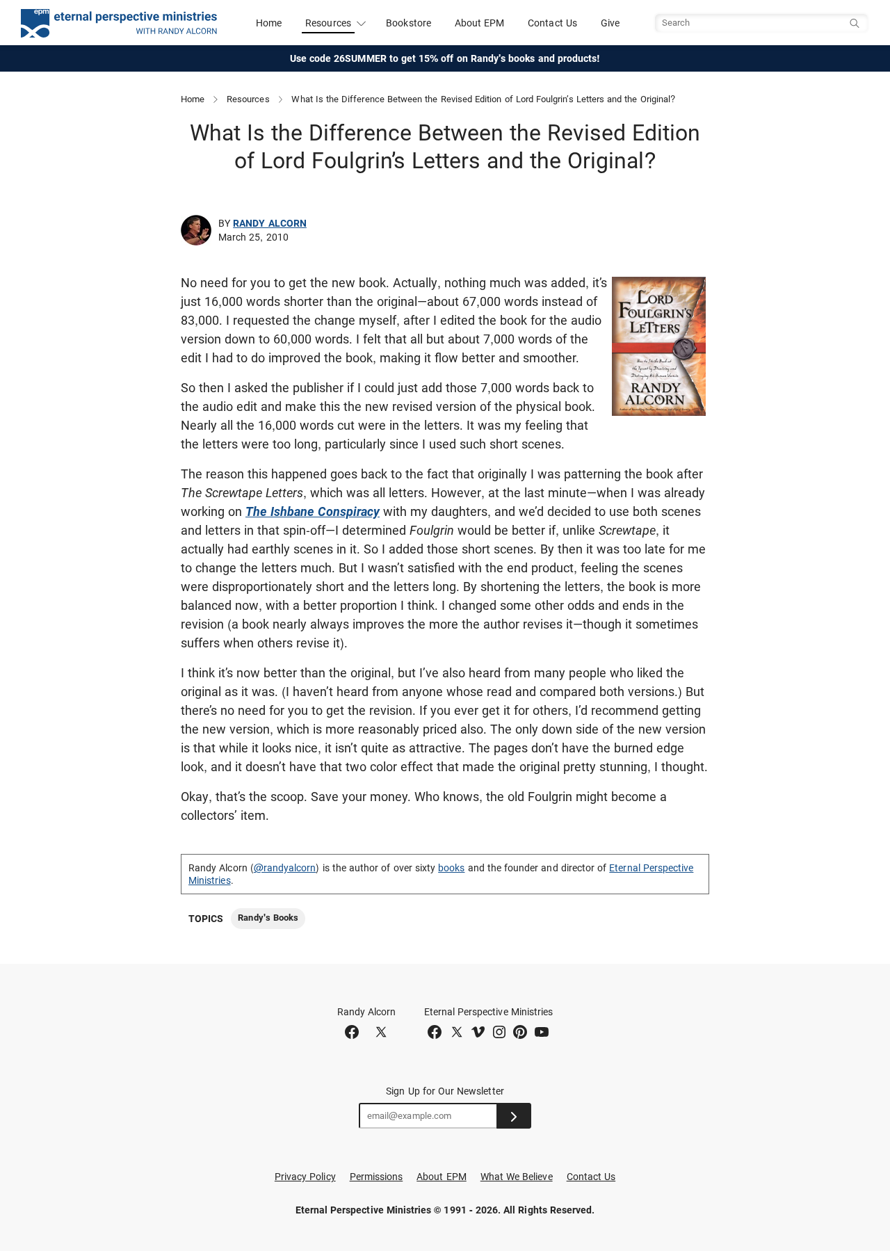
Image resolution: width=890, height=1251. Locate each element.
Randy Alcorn (270, 223)
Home (269, 23)
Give (610, 23)
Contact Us (552, 23)
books (451, 867)
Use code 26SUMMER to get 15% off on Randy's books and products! (445, 58)
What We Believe (516, 1176)
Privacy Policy (305, 1176)
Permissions (376, 1176)
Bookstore (408, 23)
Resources (248, 99)
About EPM (480, 23)
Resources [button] (328, 23)
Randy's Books (268, 917)
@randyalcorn (285, 867)
